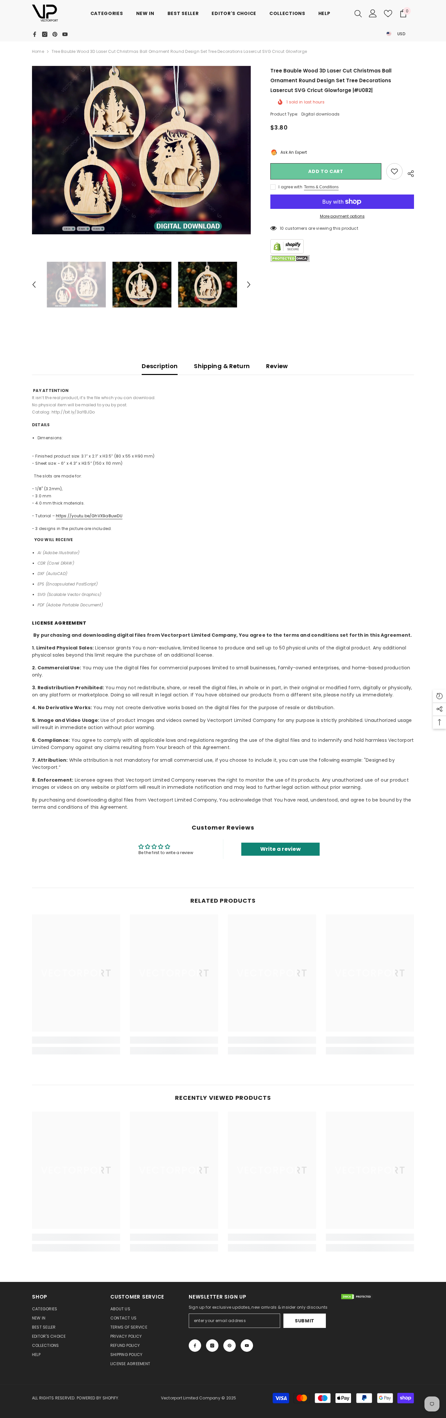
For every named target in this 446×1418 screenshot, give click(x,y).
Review (277, 366)
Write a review (280, 849)
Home (38, 51)
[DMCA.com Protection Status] (290, 258)
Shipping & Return (222, 366)
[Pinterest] (54, 34)
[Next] (249, 284)
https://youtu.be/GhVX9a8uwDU (89, 516)
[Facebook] (34, 34)
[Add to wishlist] (394, 171)
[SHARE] (408, 172)
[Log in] (372, 13)
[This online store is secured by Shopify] (342, 246)
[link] (76, 1040)
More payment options (342, 216)
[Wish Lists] (388, 13)
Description (160, 366)
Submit (304, 1320)
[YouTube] (65, 34)
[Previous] (34, 284)
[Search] (358, 13)
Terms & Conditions (321, 187)
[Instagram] (44, 34)
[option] (141, 150)
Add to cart (325, 171)
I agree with (290, 187)
